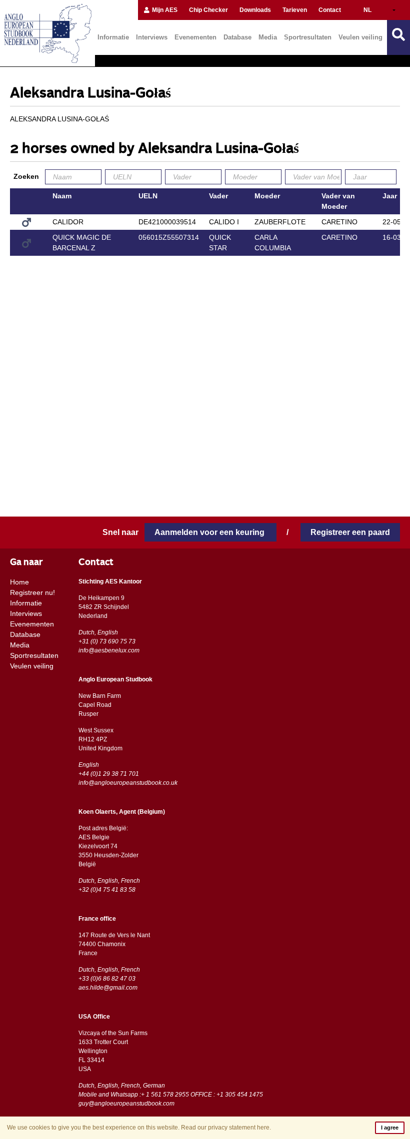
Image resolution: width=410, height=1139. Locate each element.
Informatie (113, 37)
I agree (389, 1128)
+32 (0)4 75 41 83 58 (107, 889)
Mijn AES (164, 9)
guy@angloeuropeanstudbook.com (126, 1103)
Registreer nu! (32, 592)
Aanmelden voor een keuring (210, 532)
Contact (329, 9)
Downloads (255, 9)
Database (238, 37)
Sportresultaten (308, 37)
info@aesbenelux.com (109, 650)
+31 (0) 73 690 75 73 (107, 641)
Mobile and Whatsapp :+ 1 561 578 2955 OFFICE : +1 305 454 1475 (170, 1094)
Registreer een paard (350, 532)
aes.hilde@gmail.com (108, 987)
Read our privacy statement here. (226, 1127)
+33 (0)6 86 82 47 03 (107, 978)
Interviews (152, 37)
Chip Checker (208, 9)
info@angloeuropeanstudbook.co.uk (128, 782)
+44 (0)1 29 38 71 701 (108, 773)
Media (267, 37)
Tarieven (294, 9)
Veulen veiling (360, 37)
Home (19, 582)
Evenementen (195, 37)
